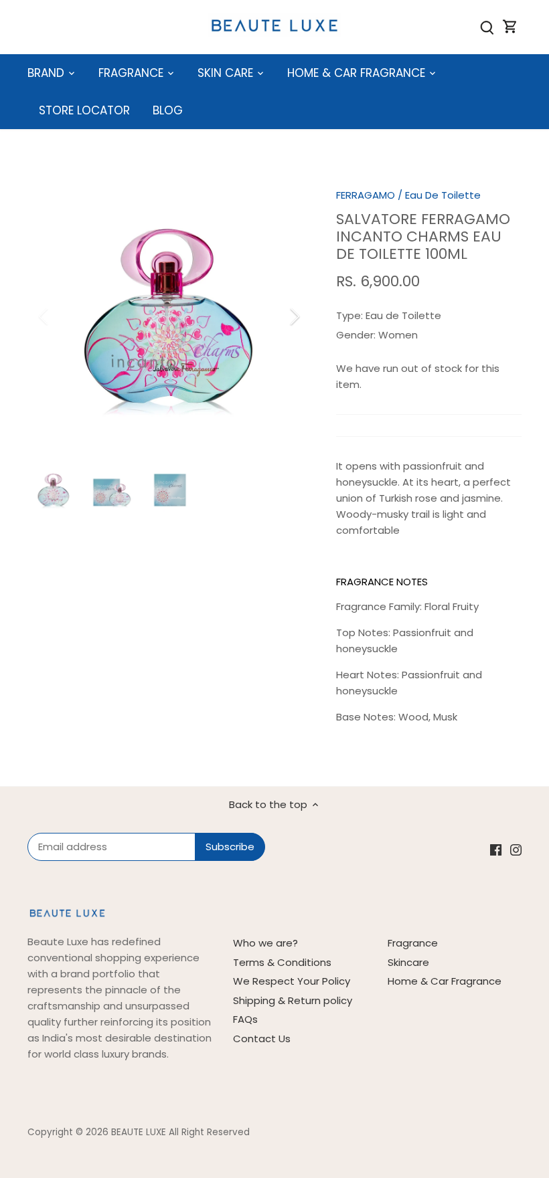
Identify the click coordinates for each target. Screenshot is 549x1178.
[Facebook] (404, 1113)
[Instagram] (424, 1113)
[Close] (503, 948)
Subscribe (454, 1071)
